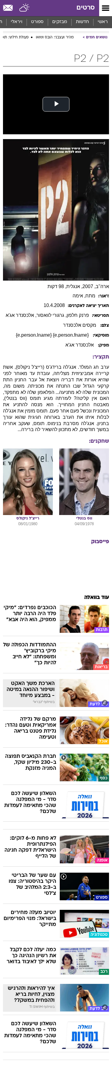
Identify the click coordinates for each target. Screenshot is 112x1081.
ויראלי (16, 22)
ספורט (37, 22)
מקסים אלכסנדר (80, 325)
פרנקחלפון (78, 315)
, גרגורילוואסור (51, 315)
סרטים (85, 8)
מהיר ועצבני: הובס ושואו (55, 37)
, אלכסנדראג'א (21, 315)
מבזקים (59, 22)
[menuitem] (82, 22)
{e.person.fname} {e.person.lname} (53, 335)
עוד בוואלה (96, 597)
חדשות (82, 22)
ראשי (103, 22)
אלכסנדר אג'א (80, 344)
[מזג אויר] (24, 8)
